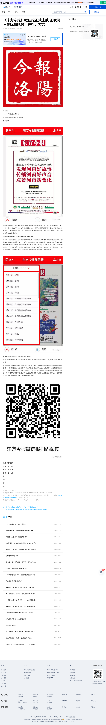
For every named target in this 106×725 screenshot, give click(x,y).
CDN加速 (64, 701)
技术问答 (3, 672)
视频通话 (78, 701)
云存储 (35, 696)
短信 (48, 707)
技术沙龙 (3, 675)
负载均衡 (35, 707)
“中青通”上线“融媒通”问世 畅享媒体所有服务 (20, 587)
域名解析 (20, 696)
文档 (71, 7)
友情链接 (72, 678)
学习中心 (3, 680)
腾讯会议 (35, 701)
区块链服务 (50, 694)
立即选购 (55, 39)
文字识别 (64, 707)
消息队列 (64, 694)
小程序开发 (21, 709)
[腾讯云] (6, 7)
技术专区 (3, 686)
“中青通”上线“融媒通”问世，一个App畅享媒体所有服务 (21, 606)
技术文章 (3, 670)
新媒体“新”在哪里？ (12, 556)
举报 (61, 28)
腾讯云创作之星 (51, 675)
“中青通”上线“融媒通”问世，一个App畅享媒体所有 (21, 600)
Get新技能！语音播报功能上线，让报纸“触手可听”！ (21, 543)
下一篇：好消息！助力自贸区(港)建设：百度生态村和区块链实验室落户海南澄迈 (25, 509)
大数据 (93, 707)
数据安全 (20, 707)
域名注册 (20, 694)
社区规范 (72, 670)
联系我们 (72, 675)
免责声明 (72, 672)
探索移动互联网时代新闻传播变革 (17, 537)
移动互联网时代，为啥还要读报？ (17, 619)
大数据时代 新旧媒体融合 (14, 581)
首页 (3, 12)
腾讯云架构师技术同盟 (53, 672)
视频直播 (49, 696)
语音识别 (49, 702)
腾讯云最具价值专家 (52, 670)
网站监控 (35, 709)
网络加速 (78, 694)
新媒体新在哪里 (11, 625)
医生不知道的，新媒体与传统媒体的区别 (19, 638)
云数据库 (93, 694)
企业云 (49, 701)
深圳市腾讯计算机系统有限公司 (33, 719)
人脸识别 (20, 701)
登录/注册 (98, 7)
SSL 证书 (35, 702)
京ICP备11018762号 (68, 721)
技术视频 (3, 678)
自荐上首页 (27, 675)
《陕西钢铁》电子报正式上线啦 (16, 524)
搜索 (85, 11)
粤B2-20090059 (57, 719)
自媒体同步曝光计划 (29, 670)
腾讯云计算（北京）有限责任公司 (41, 721)
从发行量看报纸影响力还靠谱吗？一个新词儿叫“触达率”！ (21, 613)
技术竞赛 (26, 678)
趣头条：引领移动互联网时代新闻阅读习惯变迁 (21, 549)
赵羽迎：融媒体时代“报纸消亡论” (16, 568)
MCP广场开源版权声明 (76, 680)
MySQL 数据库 (22, 702)
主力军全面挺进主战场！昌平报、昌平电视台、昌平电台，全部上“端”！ (21, 562)
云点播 (78, 707)
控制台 (85, 7)
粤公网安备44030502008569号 (73, 719)
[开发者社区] (18, 7)
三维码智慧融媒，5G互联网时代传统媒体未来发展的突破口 (21, 575)
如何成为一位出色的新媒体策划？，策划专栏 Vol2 (21, 644)
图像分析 (93, 701)
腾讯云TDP (50, 678)
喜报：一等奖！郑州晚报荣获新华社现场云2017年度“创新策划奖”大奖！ (21, 530)
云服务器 (35, 694)
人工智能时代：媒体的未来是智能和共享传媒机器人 (21, 594)
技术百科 (3, 683)
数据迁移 (49, 709)
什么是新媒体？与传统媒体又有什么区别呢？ (20, 632)
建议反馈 (78, 7)
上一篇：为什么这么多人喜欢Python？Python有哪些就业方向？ (20, 507)
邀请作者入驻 (27, 672)
